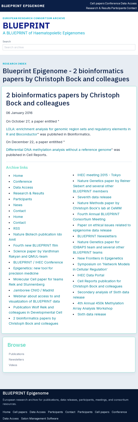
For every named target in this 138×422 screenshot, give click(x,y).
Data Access (129, 3)
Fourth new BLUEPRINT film (35, 245)
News (17, 205)
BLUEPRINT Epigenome (23, 6)
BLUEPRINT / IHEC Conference (38, 262)
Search (7, 41)
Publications (16, 354)
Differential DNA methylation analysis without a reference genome (58, 150)
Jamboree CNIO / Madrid (33, 290)
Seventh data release (94, 197)
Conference (112, 3)
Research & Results (98, 8)
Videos (13, 365)
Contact (132, 8)
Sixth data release (91, 314)
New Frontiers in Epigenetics (100, 258)
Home (18, 176)
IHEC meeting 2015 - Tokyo (99, 175)
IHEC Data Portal (90, 275)
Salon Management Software (39, 418)
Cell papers (97, 3)
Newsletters (16, 359)
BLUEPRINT (26, 25)
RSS (16, 228)
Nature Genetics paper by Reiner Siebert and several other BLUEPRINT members (101, 186)
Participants (118, 8)
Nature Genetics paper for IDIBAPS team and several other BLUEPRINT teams (98, 247)
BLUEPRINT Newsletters (97, 236)
